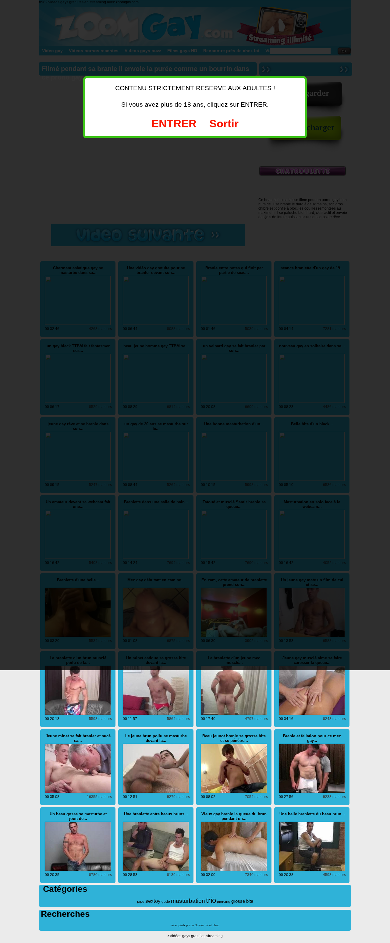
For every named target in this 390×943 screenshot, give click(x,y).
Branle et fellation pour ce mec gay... (312, 738)
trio (211, 900)
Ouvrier (199, 925)
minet (174, 925)
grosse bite (242, 901)
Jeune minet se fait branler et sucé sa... (78, 738)
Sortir (224, 123)
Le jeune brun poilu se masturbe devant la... (156, 738)
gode (165, 901)
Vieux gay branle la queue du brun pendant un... (234, 816)
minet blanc (212, 925)
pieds (182, 925)
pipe (140, 901)
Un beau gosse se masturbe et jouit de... (78, 816)
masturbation (188, 901)
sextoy (153, 901)
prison (190, 925)
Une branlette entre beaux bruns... (156, 814)
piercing (223, 901)
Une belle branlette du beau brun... (312, 814)
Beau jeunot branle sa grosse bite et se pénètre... (234, 738)
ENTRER (174, 123)
